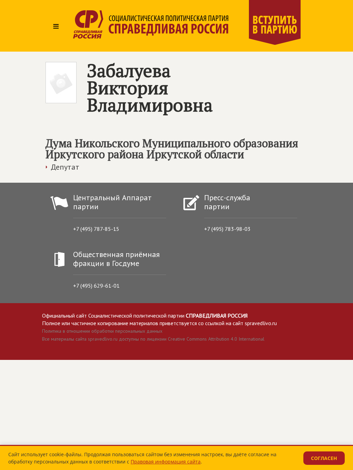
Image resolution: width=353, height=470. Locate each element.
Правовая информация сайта (166, 461)
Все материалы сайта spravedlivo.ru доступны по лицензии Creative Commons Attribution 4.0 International (153, 339)
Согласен (324, 458)
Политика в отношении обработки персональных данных (102, 331)
